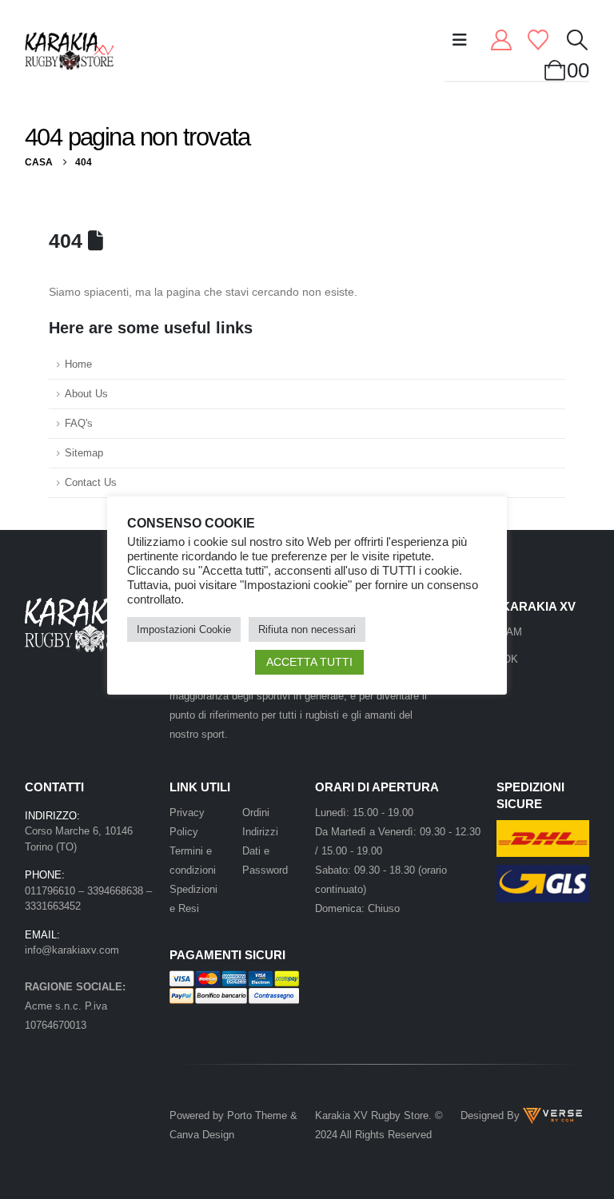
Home (78, 364)
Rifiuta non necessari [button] (307, 629)
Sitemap (84, 453)
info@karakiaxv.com (72, 950)
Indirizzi (260, 832)
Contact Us (91, 482)
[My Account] (501, 40)
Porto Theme (257, 1115)
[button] (460, 40)
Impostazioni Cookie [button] (184, 629)
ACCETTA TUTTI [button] (309, 661)
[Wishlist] (537, 40)
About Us (86, 394)
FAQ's (79, 423)
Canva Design (201, 1135)
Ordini (255, 813)
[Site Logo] (69, 51)
